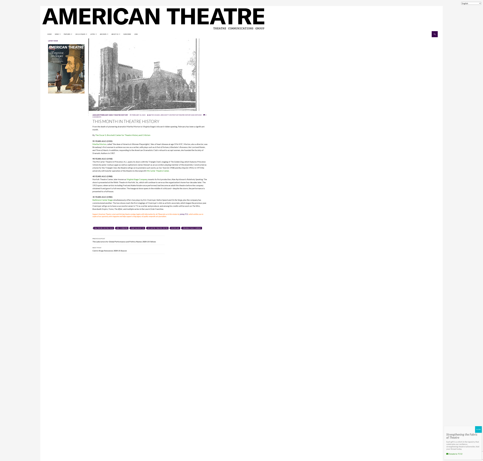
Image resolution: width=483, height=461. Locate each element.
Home (49, 34)
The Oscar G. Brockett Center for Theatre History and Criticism (176, 115)
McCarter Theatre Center (158, 171)
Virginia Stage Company (137, 179)
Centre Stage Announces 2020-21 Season (109, 249)
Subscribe (127, 34)
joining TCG (184, 214)
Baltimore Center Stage (102, 200)
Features (67, 34)
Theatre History (120, 115)
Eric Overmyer (122, 228)
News (57, 34)
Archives (103, 34)
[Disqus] (261, 291)
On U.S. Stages (80, 34)
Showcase (175, 228)
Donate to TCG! (455, 454)
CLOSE (478, 429)
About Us (114, 34)
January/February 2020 (102, 115)
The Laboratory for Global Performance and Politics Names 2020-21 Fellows (124, 240)
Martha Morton (99, 144)
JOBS (136, 34)
